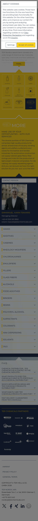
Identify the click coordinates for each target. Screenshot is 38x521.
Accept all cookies (26, 45)
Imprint (14, 38)
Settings (11, 45)
